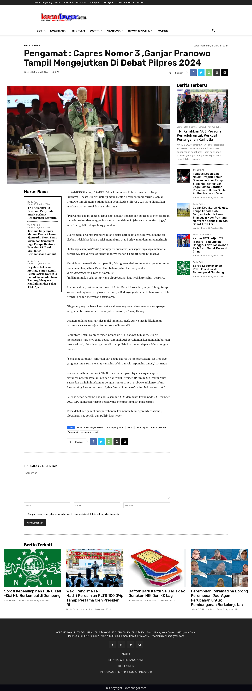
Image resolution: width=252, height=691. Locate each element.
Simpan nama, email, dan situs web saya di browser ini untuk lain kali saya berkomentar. (74, 514)
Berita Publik (33, 202)
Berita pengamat (115, 427)
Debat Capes (142, 427)
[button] (213, 31)
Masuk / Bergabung (43, 2)
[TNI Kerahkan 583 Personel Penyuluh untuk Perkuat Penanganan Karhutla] (202, 106)
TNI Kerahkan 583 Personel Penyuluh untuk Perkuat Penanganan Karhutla (42, 213)
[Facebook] (193, 72)
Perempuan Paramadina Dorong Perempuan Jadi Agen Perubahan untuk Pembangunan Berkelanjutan (219, 598)
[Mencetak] (216, 72)
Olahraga (107, 2)
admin (194, 127)
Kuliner (140, 2)
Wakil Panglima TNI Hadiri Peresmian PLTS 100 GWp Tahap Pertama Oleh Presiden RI (94, 598)
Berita (57, 2)
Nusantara (68, 2)
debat (129, 427)
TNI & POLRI (81, 2)
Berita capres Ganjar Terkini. (90, 427)
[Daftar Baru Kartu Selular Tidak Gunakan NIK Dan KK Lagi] (157, 568)
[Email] (224, 72)
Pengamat (73, 432)
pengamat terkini (89, 432)
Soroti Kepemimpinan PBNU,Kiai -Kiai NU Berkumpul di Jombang (208, 269)
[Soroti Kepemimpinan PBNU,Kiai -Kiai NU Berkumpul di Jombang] (183, 268)
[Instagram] (121, 644)
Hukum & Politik (124, 2)
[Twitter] (201, 72)
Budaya (93, 2)
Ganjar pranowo (158, 427)
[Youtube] (139, 644)
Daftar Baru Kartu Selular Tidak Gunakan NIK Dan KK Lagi (157, 593)
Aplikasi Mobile (135, 600)
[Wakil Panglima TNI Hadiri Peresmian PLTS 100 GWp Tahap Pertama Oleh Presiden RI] (94, 568)
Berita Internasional (202, 235)
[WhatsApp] (209, 72)
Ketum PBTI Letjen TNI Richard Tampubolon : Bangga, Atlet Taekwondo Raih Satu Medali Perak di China (210, 245)
